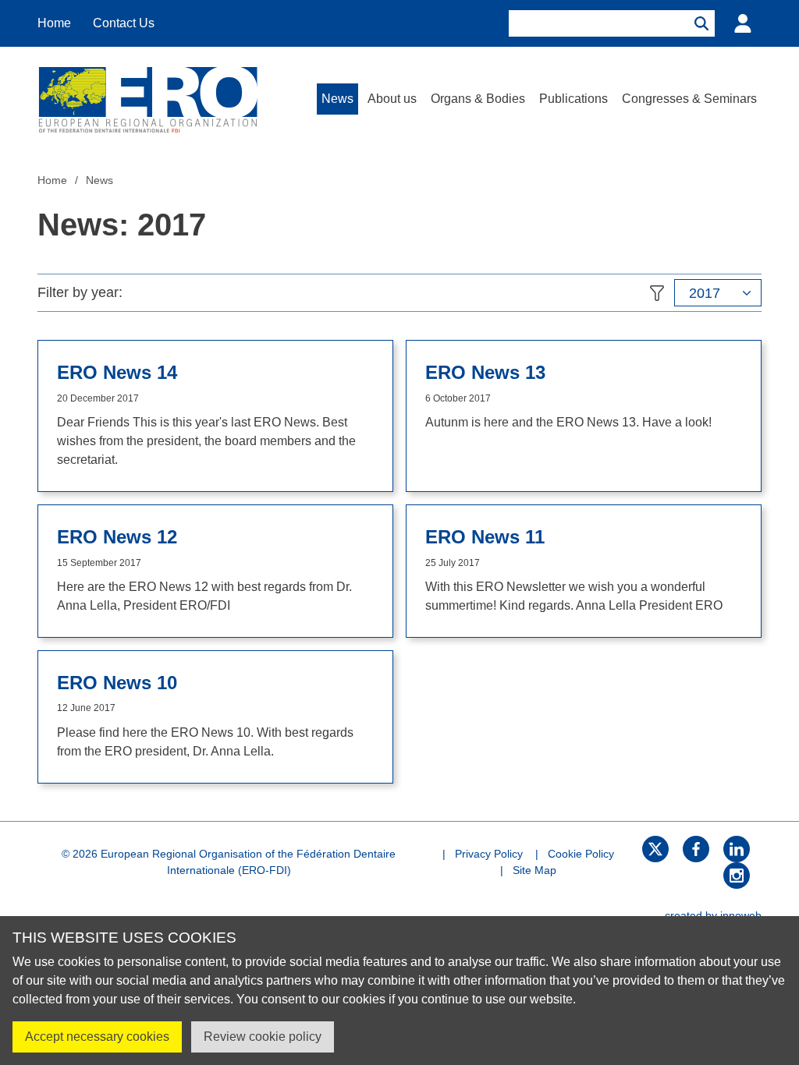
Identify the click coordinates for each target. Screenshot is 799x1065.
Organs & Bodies (478, 98)
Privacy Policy (489, 853)
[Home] (147, 99)
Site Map (534, 870)
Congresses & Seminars (689, 98)
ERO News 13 (485, 373)
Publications (573, 98)
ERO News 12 (117, 537)
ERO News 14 (117, 373)
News (337, 98)
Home (54, 23)
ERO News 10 (117, 683)
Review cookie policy (262, 1036)
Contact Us (123, 23)
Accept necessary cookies (97, 1036)
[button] (718, 292)
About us (392, 98)
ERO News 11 (485, 537)
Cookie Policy (581, 853)
